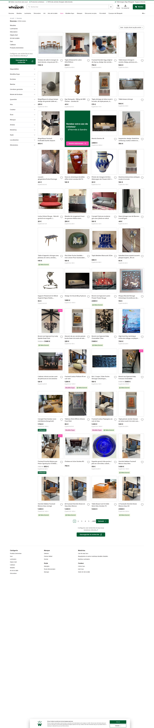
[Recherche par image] (111, 7)
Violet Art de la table (84, 572)
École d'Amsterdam (49, 569)
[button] (109, 2)
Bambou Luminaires (84, 559)
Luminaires (13, 559)
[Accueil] (16, 7)
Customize (117, 725)
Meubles (12, 567)
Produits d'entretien (15, 553)
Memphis (46, 566)
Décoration (13, 573)
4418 (93, 521)
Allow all (118, 721)
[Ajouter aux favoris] (61, 60)
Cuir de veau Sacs (83, 553)
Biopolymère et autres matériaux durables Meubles (93, 556)
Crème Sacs (81, 566)
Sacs (11, 556)
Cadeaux (12, 565)
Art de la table (14, 570)
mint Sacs (81, 569)
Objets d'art (13, 562)
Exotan (46, 559)
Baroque (46, 572)
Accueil (12, 18)
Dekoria (46, 553)
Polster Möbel (48, 556)
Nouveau (19, 18)
